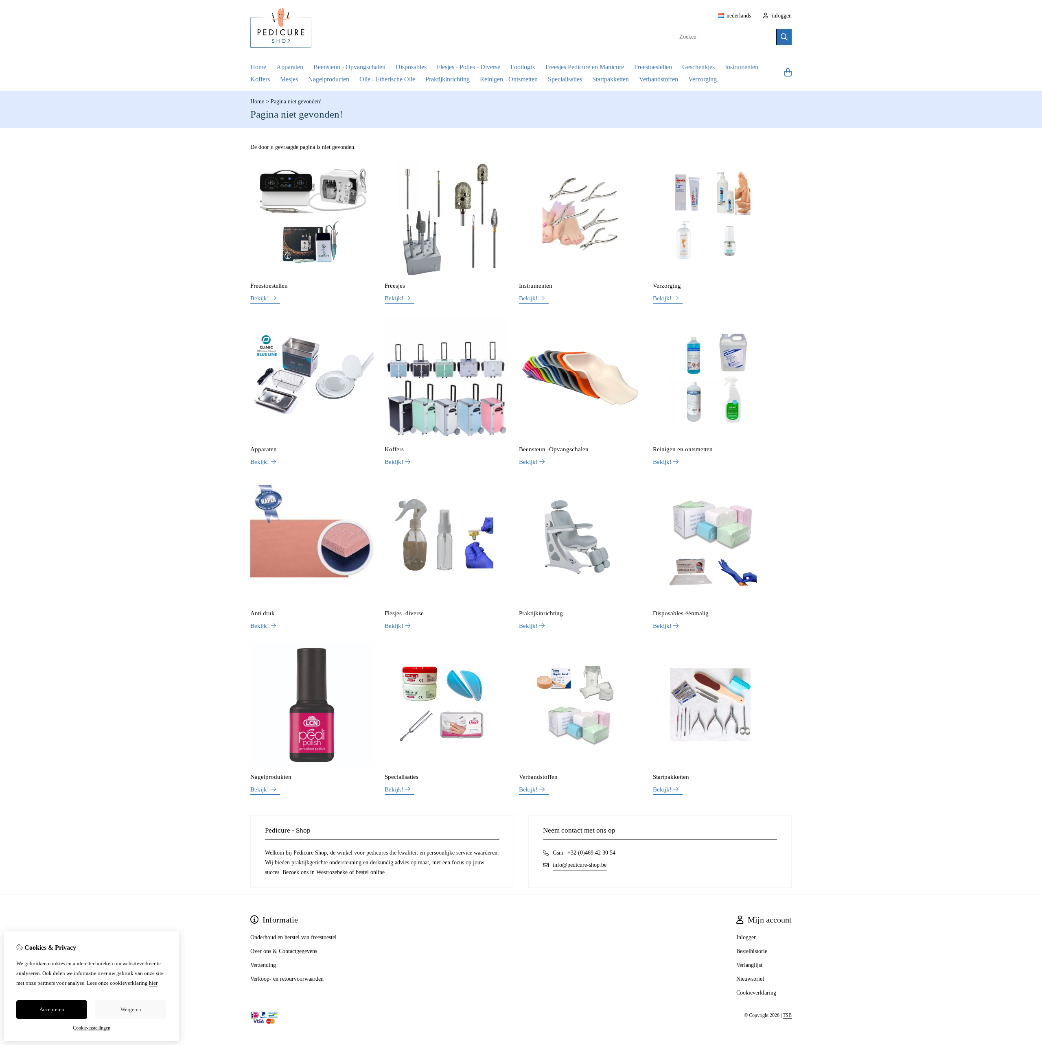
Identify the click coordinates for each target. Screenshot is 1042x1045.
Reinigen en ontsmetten (683, 449)
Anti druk (262, 613)
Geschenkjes (698, 66)
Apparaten (289, 66)
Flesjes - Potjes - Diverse (468, 66)
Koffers (260, 79)
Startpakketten (610, 79)
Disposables (411, 66)
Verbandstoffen (658, 79)
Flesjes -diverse (404, 613)
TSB (787, 1015)
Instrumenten (741, 66)
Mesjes (289, 79)
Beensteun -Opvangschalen (554, 449)
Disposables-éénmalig (681, 613)
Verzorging (702, 79)
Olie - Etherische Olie (387, 79)
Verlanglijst (749, 965)
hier (153, 983)
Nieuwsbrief (750, 979)
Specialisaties (565, 79)
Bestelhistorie (751, 951)
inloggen (781, 16)
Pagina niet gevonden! (296, 101)
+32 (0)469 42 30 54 (591, 853)
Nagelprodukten (270, 777)
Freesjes (395, 285)
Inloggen (746, 937)
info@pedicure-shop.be (579, 865)
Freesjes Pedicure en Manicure (584, 66)
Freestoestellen (653, 66)
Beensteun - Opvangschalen (349, 66)
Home (258, 66)
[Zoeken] (784, 37)
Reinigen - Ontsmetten (509, 79)
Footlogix (522, 66)
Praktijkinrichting (447, 79)
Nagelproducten (328, 79)
